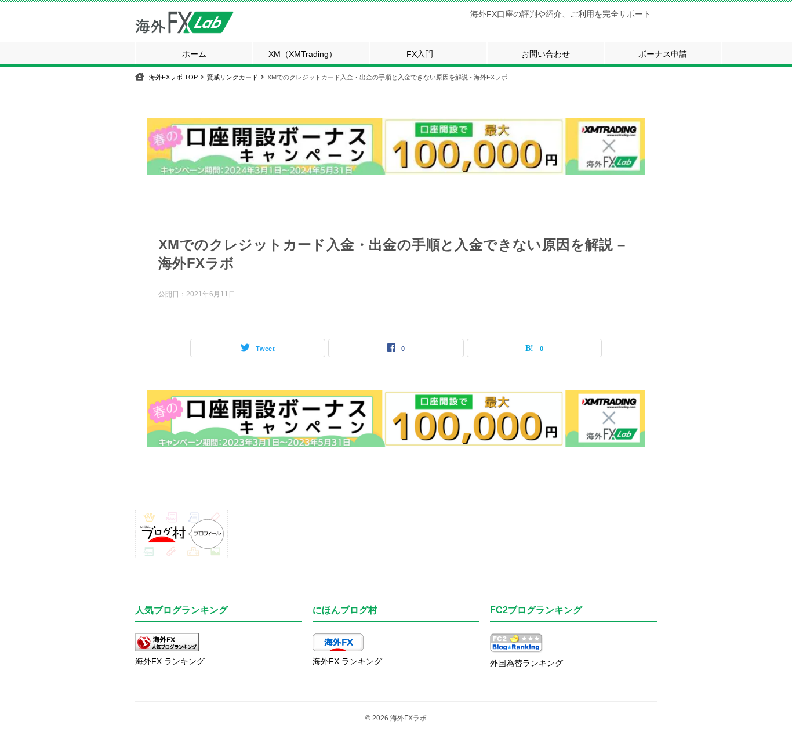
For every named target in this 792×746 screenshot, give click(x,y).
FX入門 (419, 54)
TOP (173, 77)
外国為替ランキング (526, 663)
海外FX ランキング (170, 661)
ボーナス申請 (662, 54)
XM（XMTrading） (302, 54)
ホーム (194, 54)
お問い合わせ (545, 54)
